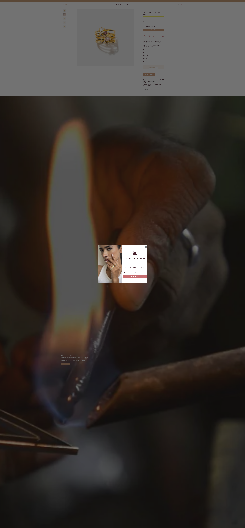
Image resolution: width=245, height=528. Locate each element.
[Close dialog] (146, 247)
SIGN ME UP (134, 276)
